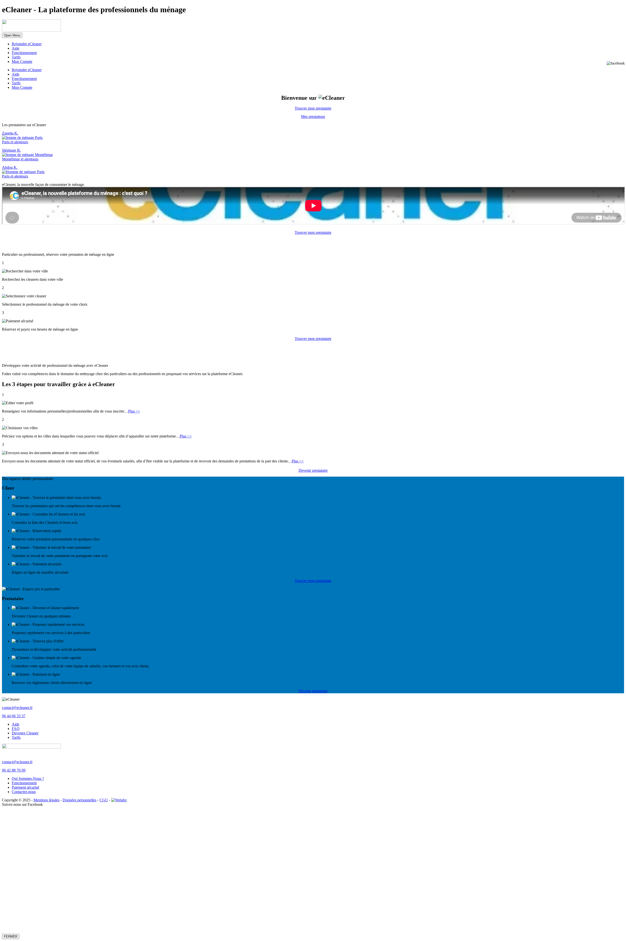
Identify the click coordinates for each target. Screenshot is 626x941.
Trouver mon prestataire (313, 108)
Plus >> (134, 411)
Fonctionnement (24, 53)
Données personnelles (79, 800)
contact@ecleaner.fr (17, 708)
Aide (15, 48)
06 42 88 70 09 (13, 770)
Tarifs (16, 57)
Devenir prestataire (313, 470)
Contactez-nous (24, 792)
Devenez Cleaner (25, 733)
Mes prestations (313, 116)
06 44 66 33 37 (13, 716)
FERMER (10, 936)
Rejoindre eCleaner (27, 44)
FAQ (16, 729)
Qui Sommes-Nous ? (28, 778)
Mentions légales (46, 800)
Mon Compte (22, 61)
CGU (104, 800)
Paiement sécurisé (25, 787)
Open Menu (12, 35)
